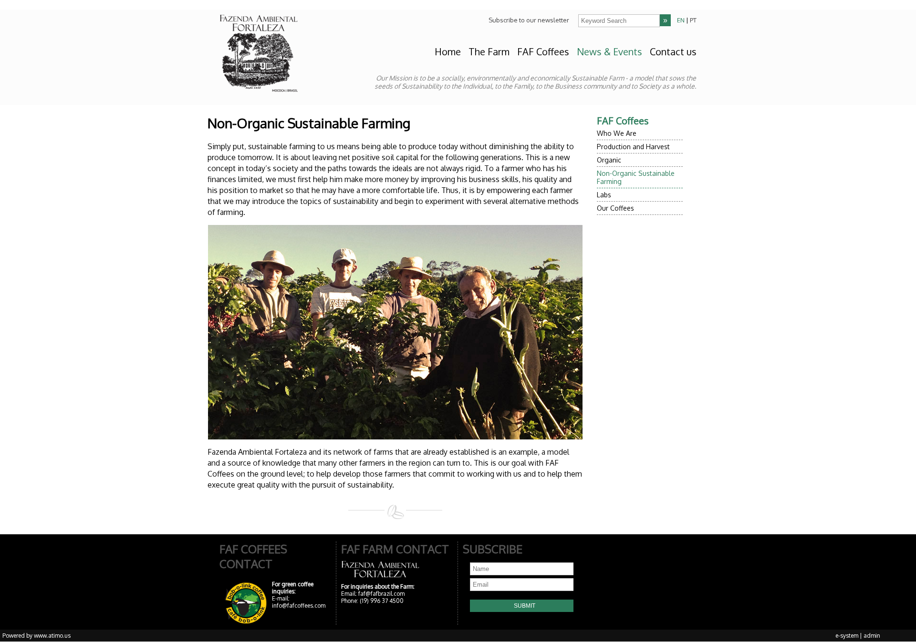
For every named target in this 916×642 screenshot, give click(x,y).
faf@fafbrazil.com (381, 593)
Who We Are (616, 133)
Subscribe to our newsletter (529, 20)
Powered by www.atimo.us (36, 635)
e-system (846, 635)
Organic (609, 160)
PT (693, 20)
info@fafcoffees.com (298, 605)
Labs (604, 195)
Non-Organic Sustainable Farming (636, 177)
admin (872, 635)
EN (681, 20)
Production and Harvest (633, 147)
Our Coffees (615, 208)
